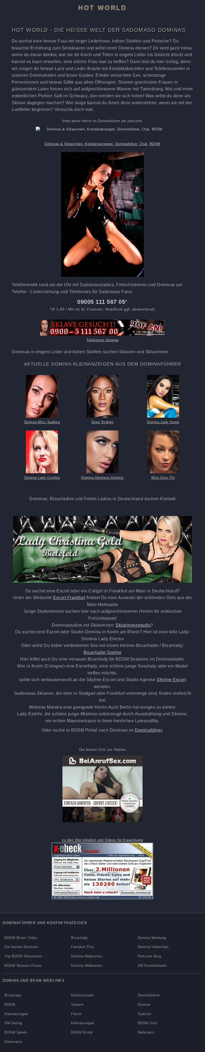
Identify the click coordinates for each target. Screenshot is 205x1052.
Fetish (76, 1014)
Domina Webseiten (86, 956)
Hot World (102, 7)
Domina (144, 1005)
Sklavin (77, 1005)
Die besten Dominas (21, 947)
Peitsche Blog (149, 956)
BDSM (10, 1005)
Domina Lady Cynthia (42, 478)
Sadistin (144, 1014)
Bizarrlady (79, 938)
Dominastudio (82, 995)
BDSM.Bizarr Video (21, 938)
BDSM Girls (147, 1023)
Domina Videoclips (153, 947)
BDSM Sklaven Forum (23, 966)
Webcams (146, 1032)
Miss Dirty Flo (163, 478)
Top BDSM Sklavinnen (23, 956)
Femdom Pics (82, 947)
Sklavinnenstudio (133, 625)
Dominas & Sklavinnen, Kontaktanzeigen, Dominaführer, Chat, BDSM (102, 144)
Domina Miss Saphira (42, 422)
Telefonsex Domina (102, 340)
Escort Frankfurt (69, 597)
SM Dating (13, 1023)
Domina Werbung (152, 938)
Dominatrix (13, 1042)
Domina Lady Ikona (163, 422)
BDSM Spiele (16, 1032)
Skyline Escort (171, 679)
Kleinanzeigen (16, 1014)
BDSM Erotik (82, 1032)
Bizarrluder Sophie (102, 652)
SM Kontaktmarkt (152, 966)
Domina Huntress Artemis (102, 478)
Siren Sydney (102, 422)
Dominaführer (148, 730)
